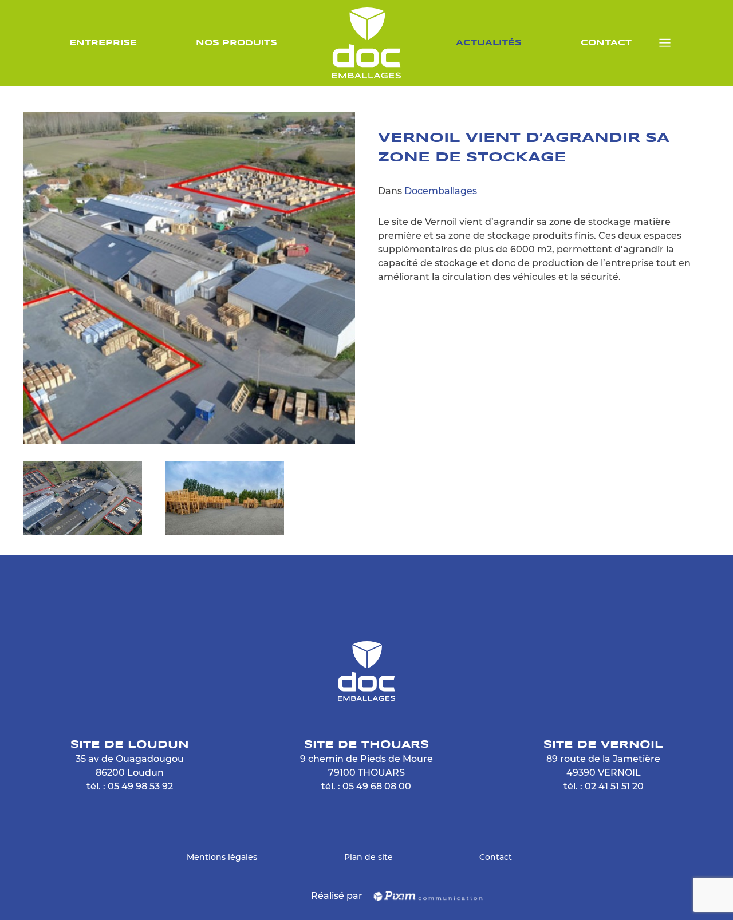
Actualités (489, 43)
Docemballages (440, 190)
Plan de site (368, 857)
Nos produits (236, 43)
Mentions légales (222, 857)
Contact (606, 43)
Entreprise (103, 43)
